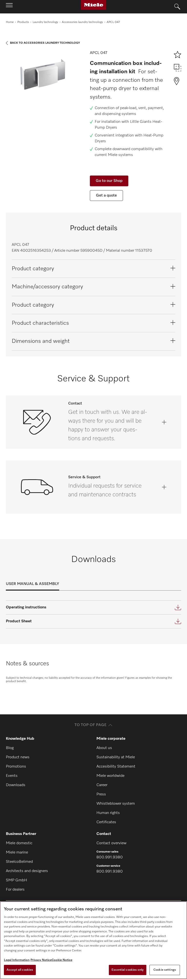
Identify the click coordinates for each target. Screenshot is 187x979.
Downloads (15, 785)
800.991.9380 (109, 857)
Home (10, 22)
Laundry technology (45, 22)
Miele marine (17, 852)
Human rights (108, 813)
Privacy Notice (41, 960)
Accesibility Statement (115, 767)
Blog (10, 748)
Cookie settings (164, 969)
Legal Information (17, 960)
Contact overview (111, 843)
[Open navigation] (9, 6)
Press (101, 794)
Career (101, 785)
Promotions (16, 767)
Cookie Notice (62, 960)
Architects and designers (27, 871)
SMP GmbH (16, 880)
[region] (93, 940)
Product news (17, 757)
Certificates (106, 822)
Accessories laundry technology (82, 22)
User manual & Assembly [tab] (32, 584)
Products (23, 22)
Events (12, 776)
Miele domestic (19, 843)
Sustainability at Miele (115, 757)
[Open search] (177, 7)
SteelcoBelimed (19, 862)
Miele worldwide (110, 776)
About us (104, 748)
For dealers (15, 890)
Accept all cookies (20, 969)
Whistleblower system (115, 804)
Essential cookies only (128, 969)
